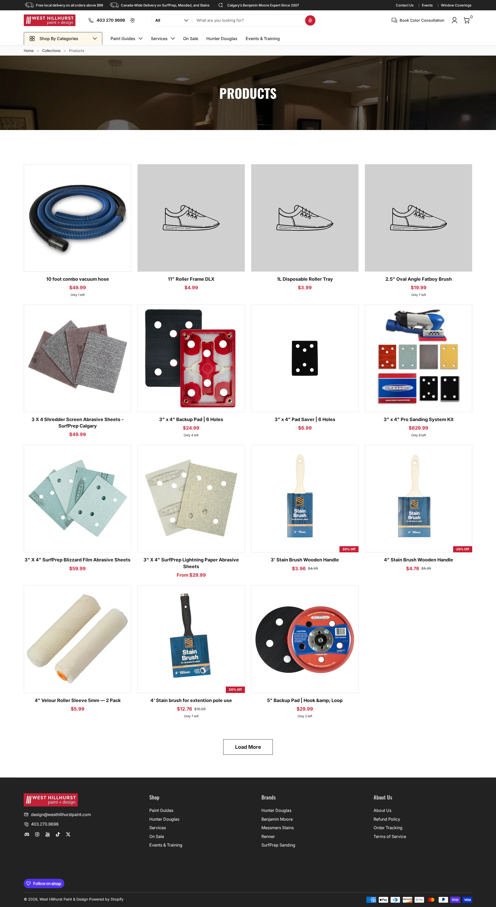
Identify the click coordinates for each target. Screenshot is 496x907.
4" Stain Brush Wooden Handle (418, 559)
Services (157, 827)
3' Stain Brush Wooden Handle (305, 559)
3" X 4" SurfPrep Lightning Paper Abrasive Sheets (191, 563)
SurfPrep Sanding (278, 845)
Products (76, 50)
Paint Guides (161, 810)
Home (29, 50)
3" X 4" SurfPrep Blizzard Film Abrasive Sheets (77, 559)
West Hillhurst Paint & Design (64, 899)
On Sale (156, 836)
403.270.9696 (45, 824)
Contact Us (405, 5)
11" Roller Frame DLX (191, 279)
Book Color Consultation (422, 20)
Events (427, 5)
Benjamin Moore (277, 819)
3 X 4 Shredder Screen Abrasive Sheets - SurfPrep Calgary (77, 423)
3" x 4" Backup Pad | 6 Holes (191, 419)
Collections (51, 50)
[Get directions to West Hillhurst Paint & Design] (132, 20)
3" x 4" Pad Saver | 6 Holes (305, 419)
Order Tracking (388, 827)
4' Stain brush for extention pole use (191, 700)
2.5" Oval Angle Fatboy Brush (418, 279)
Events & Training (165, 845)
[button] (310, 20)
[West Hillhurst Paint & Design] (49, 20)
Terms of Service (390, 836)
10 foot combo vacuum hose (77, 279)
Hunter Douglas (164, 819)
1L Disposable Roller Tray (305, 279)
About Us (382, 810)
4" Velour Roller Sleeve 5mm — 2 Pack (78, 700)
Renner (268, 836)
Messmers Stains (277, 827)
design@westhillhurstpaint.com (61, 814)
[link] (87, 20)
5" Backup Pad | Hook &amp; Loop (305, 700)
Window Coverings (456, 5)
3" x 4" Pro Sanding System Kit (419, 419)
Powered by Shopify (106, 899)
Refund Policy (387, 819)
